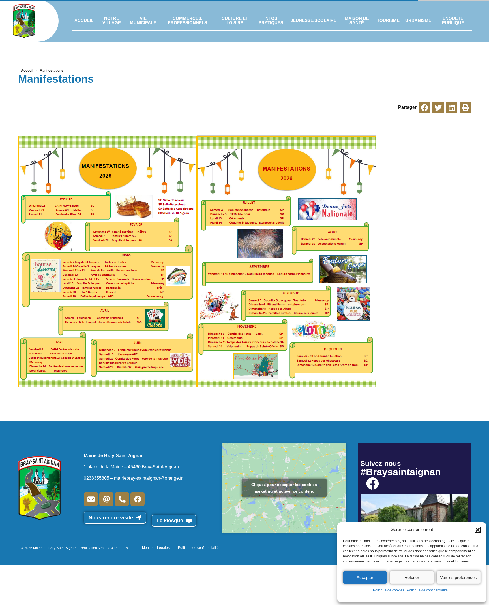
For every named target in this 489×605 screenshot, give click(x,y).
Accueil (27, 71)
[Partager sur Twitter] (438, 107)
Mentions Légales (156, 548)
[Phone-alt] (122, 499)
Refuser (411, 577)
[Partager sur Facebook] (424, 107)
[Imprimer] (465, 107)
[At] (106, 499)
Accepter (365, 577)
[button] (478, 529)
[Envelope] (91, 499)
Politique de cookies (388, 590)
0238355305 (96, 478)
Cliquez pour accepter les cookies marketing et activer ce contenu (284, 487)
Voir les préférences (458, 577)
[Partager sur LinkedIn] (451, 107)
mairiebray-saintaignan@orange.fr (148, 478)
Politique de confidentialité (427, 590)
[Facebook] (137, 499)
